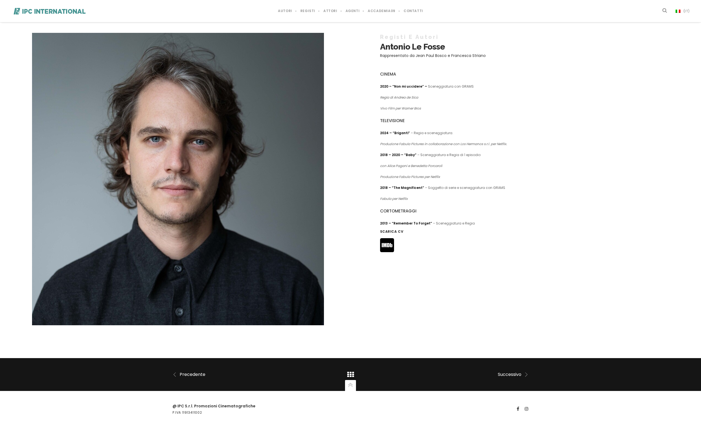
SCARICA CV (392, 231)
